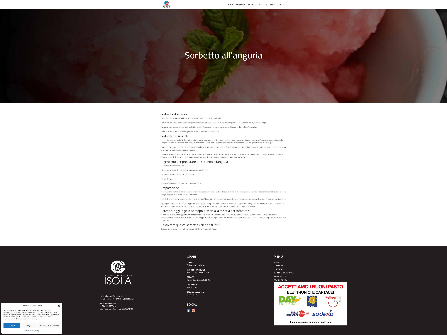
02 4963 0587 (192, 294)
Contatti (282, 5)
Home (230, 5)
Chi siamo (240, 5)
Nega (29, 325)
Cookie (26, 331)
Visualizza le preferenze (49, 325)
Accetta (12, 325)
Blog (272, 5)
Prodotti (252, 5)
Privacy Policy (34, 331)
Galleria (263, 5)
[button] (59, 306)
